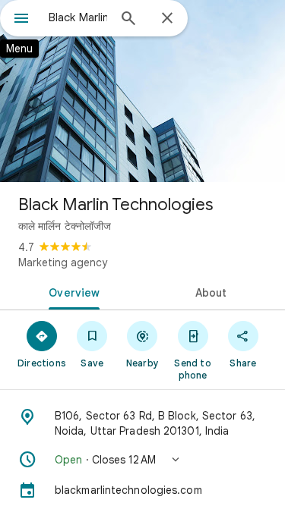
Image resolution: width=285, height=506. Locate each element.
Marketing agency (62, 262)
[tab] (71, 291)
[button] (142, 460)
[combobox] (78, 17)
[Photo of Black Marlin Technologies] (142, 91)
